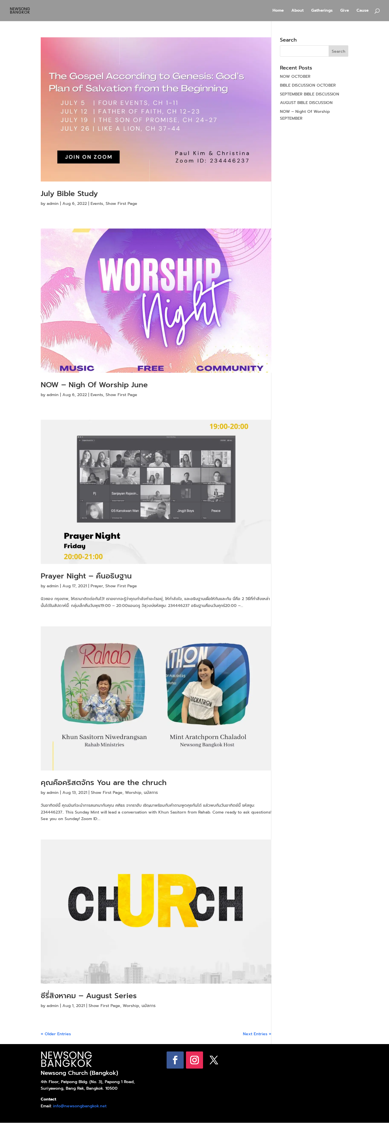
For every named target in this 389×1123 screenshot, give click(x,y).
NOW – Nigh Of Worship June (94, 384)
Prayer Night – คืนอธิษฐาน (86, 576)
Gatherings (322, 11)
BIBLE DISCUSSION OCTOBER (308, 85)
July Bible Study (69, 193)
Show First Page (121, 204)
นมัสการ (151, 793)
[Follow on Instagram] (194, 1060)
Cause (362, 11)
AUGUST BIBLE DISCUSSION (306, 103)
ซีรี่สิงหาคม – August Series (89, 995)
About (297, 11)
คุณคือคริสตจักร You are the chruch (104, 782)
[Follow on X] (213, 1060)
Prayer (97, 586)
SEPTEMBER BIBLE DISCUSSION (309, 94)
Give (344, 11)
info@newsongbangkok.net (80, 1106)
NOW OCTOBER (295, 77)
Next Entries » (257, 1034)
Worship (133, 793)
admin (53, 204)
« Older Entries (56, 1034)
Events (97, 204)
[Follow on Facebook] (175, 1060)
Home (278, 11)
